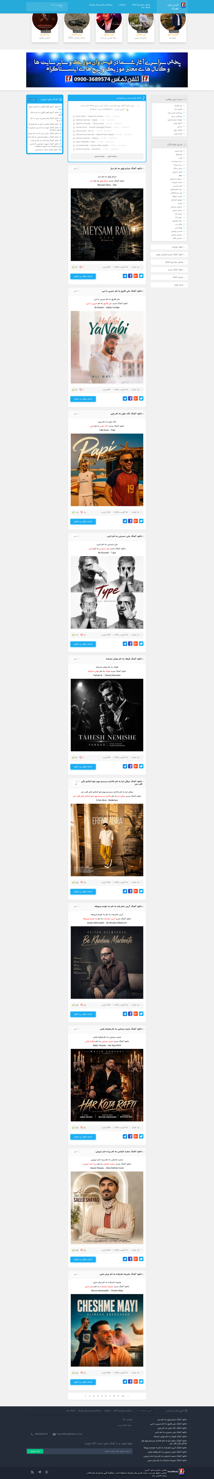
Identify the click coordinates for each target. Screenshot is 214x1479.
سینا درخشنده (176, 161)
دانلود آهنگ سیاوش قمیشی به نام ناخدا (44, 137)
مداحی (179, 127)
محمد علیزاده (177, 182)
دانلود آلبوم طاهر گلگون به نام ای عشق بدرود (45, 108)
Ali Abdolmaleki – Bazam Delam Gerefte (92, 145)
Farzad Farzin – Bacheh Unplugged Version (94, 127)
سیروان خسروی (176, 179)
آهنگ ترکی (178, 130)
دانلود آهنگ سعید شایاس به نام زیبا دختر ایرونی (165, 1456)
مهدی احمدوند (176, 200)
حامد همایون (177, 221)
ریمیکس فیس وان (175, 113)
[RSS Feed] (32, 1472)
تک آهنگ (178, 106)
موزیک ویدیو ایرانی (175, 120)
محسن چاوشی (176, 231)
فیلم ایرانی (178, 134)
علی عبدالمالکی (176, 193)
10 (123, 1396)
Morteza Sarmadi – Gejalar (87, 120)
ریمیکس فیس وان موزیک (100, 4)
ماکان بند (178, 224)
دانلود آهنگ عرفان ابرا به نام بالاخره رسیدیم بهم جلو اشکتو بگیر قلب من (164, 1442)
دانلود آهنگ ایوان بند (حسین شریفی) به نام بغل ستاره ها (44, 129)
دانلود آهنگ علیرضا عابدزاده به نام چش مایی (167, 1460)
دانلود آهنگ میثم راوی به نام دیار (172, 1419)
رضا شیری (178, 151)
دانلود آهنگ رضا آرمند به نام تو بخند (46, 140)
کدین (147, 1470)
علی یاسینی (177, 186)
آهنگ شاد (145, 7)
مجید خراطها (177, 196)
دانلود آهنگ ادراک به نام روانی (48, 150)
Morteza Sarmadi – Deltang (87, 138)
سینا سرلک (178, 165)
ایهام (180, 175)
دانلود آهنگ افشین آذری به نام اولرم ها (45, 124)
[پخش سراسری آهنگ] (107, 69)
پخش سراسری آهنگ (141, 4)
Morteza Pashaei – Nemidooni (88, 149)
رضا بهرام (179, 154)
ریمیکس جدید (176, 116)
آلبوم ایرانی (177, 123)
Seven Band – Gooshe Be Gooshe (90, 116)
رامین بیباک (177, 168)
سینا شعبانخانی (176, 189)
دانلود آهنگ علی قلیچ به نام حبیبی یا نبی (168, 1424)
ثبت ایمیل (35, 1451)
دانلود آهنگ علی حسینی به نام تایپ (171, 1432)
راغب (180, 158)
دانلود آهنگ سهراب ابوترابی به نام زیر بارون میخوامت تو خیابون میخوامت (46, 145)
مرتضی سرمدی (176, 207)
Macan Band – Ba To (85, 131)
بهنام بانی (178, 228)
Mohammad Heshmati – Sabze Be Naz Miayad (95, 135)
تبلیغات (122, 4)
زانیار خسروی (177, 172)
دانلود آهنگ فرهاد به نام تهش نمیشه (170, 1436)
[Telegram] (40, 1472)
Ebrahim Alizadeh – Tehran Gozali (90, 124)
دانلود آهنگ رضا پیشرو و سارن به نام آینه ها (46, 119)
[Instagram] (47, 1472)
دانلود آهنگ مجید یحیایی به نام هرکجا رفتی (167, 1452)
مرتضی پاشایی (176, 235)
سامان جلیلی (177, 210)
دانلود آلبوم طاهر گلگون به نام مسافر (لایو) (46, 113)
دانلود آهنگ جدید (125, 1425)
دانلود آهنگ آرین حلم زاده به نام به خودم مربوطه (165, 1447)
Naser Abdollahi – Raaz (86, 142)
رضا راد (180, 203)
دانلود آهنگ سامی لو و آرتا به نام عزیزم (44, 133)
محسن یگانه (177, 238)
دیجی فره (178, 214)
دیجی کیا (178, 217)
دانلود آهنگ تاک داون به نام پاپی (172, 1428)
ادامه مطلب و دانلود (83, 276)
